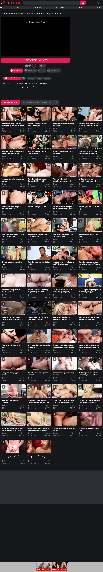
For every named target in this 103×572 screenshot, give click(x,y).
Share (43, 70)
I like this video (26, 65)
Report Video (32, 70)
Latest (18, 7)
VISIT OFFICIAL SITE (35, 60)
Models (99, 7)
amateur (31, 78)
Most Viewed (60, 7)
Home (1, 7)
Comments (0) (55, 70)
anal (39, 78)
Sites (80, 7)
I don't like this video (29, 65)
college (47, 78)
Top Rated (38, 7)
